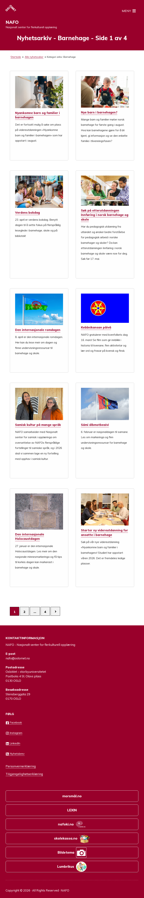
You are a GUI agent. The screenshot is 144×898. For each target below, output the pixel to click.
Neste (55, 611)
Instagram (15, 733)
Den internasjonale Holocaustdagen (29, 536)
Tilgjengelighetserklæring (24, 774)
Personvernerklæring (21, 766)
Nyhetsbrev (17, 753)
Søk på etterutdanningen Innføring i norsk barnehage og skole (104, 215)
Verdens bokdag (27, 212)
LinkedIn (14, 743)
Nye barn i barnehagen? (99, 112)
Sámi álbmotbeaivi (95, 425)
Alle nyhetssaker (34, 56)
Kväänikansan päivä (96, 327)
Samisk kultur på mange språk (38, 425)
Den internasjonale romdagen (37, 330)
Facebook (15, 722)
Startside (16, 56)
